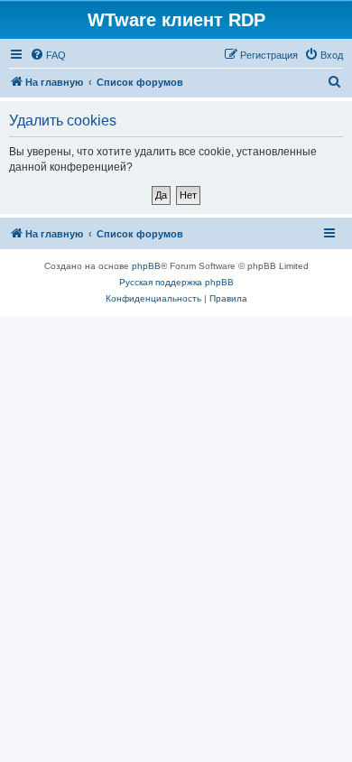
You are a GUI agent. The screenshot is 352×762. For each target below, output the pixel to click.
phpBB (146, 266)
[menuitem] (48, 55)
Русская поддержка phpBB (176, 282)
